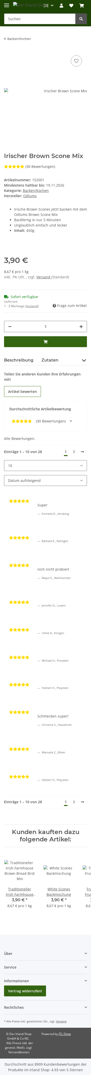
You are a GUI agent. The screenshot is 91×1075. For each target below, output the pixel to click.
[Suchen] (81, 18)
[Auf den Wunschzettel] (76, 60)
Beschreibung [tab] (18, 360)
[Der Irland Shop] (30, 5)
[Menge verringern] (9, 326)
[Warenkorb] (81, 6)
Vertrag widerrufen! (25, 991)
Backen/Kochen (36, 190)
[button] (61, 6)
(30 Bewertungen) (40, 166)
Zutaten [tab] (49, 360)
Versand (43, 277)
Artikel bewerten (22, 391)
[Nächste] (82, 451)
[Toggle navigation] (6, 3)
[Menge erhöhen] (81, 326)
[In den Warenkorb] (45, 341)
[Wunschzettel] (71, 6)
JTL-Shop (65, 1034)
